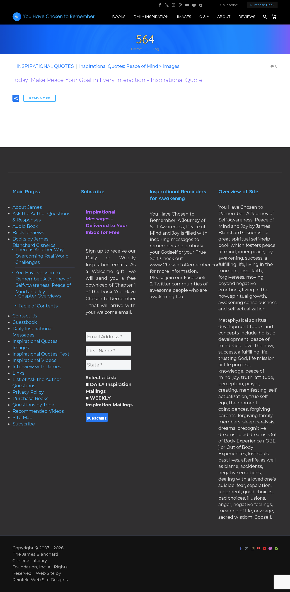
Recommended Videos (38, 411)
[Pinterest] (180, 5)
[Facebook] (160, 5)
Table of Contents (38, 306)
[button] (15, 98)
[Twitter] (166, 5)
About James (27, 207)
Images (184, 17)
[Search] (264, 16)
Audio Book (25, 226)
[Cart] (275, 16)
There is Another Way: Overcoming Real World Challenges (42, 256)
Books (119, 17)
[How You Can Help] (194, 5)
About (223, 17)
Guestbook (24, 322)
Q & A (204, 17)
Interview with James (36, 366)
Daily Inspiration (151, 17)
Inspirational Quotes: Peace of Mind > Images (129, 66)
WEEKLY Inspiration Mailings (109, 401)
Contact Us (24, 316)
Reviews (247, 17)
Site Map (22, 417)
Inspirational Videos (34, 360)
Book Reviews (28, 232)
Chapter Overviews (39, 296)
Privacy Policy (28, 392)
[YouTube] (187, 5)
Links (18, 373)
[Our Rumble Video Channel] (200, 5)
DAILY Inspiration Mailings (108, 388)
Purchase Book (262, 5)
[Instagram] (173, 5)
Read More (39, 98)
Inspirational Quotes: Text (41, 354)
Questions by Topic (33, 405)
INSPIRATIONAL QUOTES (45, 66)
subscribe (230, 5)
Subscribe (23, 424)
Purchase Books (30, 398)
